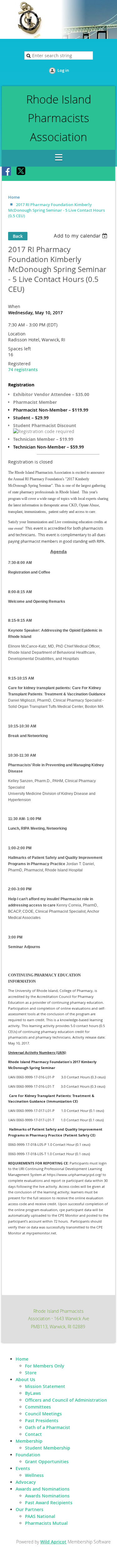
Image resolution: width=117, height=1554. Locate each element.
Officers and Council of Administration (66, 1400)
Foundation (28, 1455)
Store (31, 1373)
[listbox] (81, 235)
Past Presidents (41, 1420)
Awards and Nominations (43, 1489)
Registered (19, 364)
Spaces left (19, 349)
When (14, 306)
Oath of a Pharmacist (47, 1427)
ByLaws (33, 1393)
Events (23, 1468)
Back (18, 236)
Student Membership (47, 1448)
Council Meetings (43, 1414)
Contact (33, 1434)
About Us (25, 1379)
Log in (63, 70)
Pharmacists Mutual (46, 1523)
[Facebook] (7, 172)
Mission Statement (45, 1386)
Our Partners (29, 1509)
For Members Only (44, 1366)
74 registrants (23, 369)
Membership (29, 1441)
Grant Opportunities (47, 1461)
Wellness (34, 1475)
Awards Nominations (47, 1496)
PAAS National (40, 1516)
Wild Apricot (53, 1542)
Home (14, 197)
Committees (38, 1407)
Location (17, 334)
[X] (21, 172)
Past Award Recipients (48, 1503)
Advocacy (26, 1482)
